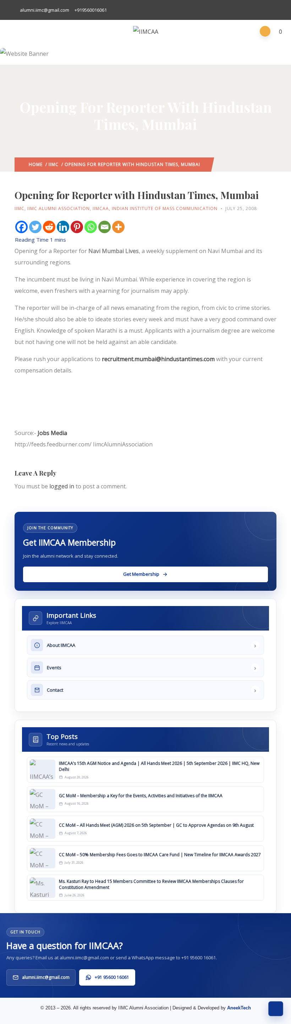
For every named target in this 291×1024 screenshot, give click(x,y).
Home (36, 164)
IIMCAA (101, 208)
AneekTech (239, 1007)
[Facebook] (21, 227)
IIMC (54, 164)
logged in (61, 486)
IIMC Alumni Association (58, 208)
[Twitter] (35, 227)
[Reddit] (49, 227)
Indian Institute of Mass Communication (165, 208)
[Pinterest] (77, 227)
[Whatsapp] (90, 227)
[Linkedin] (63, 227)
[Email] (104, 227)
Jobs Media (52, 433)
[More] (118, 227)
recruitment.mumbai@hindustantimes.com (158, 359)
